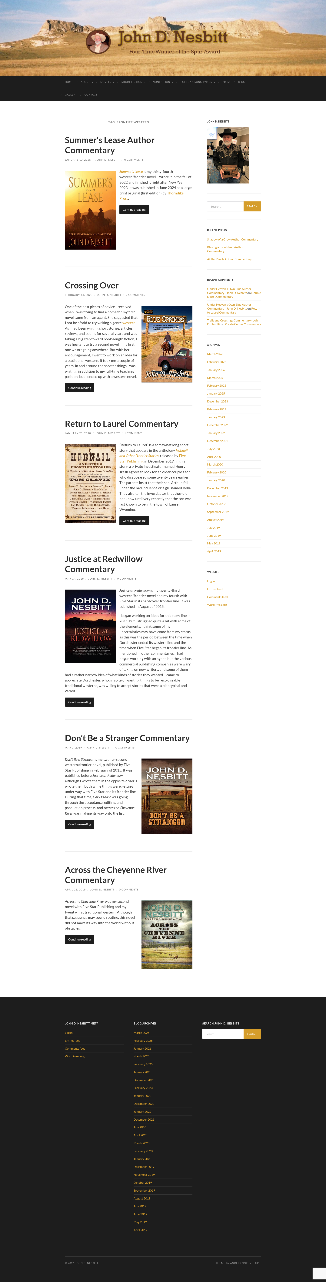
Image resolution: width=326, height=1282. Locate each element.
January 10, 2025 (78, 159)
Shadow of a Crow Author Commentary (232, 239)
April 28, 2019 (75, 889)
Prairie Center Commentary (243, 324)
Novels (105, 81)
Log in (211, 581)
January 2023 (216, 417)
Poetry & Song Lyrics (196, 81)
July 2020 (213, 448)
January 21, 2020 (78, 433)
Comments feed (217, 597)
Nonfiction (161, 81)
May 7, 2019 (73, 747)
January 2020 (216, 480)
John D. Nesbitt (107, 159)
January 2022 (216, 433)
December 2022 (217, 425)
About (85, 81)
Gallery (71, 94)
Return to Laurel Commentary (121, 424)
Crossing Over (92, 285)
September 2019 (218, 511)
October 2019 (216, 504)
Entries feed (215, 589)
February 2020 (216, 472)
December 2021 (217, 440)
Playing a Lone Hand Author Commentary (225, 249)
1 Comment (133, 433)
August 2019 (215, 519)
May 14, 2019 (74, 578)
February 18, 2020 (78, 294)
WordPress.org (217, 604)
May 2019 (213, 543)
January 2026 (216, 370)
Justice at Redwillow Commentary (104, 564)
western (128, 323)
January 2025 (216, 393)
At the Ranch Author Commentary (229, 259)
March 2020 (215, 464)
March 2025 (215, 377)
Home (69, 81)
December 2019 (217, 488)
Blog (241, 81)
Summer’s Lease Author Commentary (110, 145)
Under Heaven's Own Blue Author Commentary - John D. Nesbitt (229, 290)
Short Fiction (131, 81)
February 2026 (216, 362)
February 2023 (216, 409)
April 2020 (214, 456)
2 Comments (135, 294)
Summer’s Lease (131, 171)
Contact (91, 94)
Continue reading (134, 209)
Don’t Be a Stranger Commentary (127, 738)
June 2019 (214, 535)
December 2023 (217, 401)
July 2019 (213, 527)
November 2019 (217, 496)
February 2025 (216, 385)
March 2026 (215, 354)
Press (226, 81)
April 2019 (214, 551)
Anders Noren (240, 1263)
